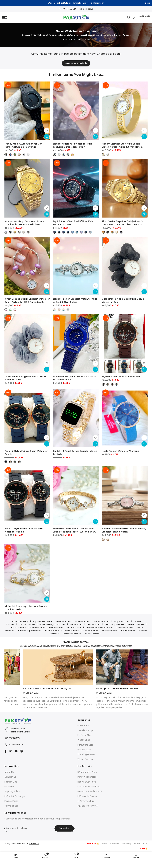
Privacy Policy (11, 801)
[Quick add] (46, 136)
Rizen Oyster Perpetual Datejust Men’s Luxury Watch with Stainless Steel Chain (123, 223)
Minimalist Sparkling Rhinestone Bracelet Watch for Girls (26, 608)
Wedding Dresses (86, 754)
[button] (46, 130)
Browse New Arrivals (76, 63)
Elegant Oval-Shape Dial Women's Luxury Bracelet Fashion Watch (124, 530)
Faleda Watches (136, 624)
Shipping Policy (12, 791)
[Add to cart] (144, 291)
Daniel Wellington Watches (52, 624)
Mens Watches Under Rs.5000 (100, 627)
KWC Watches (56, 627)
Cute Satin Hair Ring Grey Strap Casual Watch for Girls (25, 378)
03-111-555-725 (69, 9)
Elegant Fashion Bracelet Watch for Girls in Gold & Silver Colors (75, 300)
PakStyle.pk (34, 843)
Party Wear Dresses (87, 776)
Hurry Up (101, 3)
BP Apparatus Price (87, 772)
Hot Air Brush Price (86, 781)
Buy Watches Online (42, 621)
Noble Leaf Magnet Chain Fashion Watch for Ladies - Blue (75, 378)
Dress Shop (83, 725)
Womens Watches (72, 633)
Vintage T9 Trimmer (87, 805)
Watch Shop (83, 739)
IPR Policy (9, 786)
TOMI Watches (128, 630)
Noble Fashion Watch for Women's (120, 451)
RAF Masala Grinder (87, 796)
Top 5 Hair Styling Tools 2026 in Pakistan (101, 688)
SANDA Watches (71, 630)
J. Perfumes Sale (86, 801)
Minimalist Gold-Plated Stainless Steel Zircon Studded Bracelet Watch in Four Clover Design (74, 530)
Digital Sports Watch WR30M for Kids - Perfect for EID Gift (74, 223)
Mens (104, 843)
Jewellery (126, 843)
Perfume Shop (84, 735)
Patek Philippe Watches (29, 630)
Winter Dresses (85, 759)
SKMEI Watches (109, 630)
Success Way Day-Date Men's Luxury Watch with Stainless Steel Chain (24, 223)
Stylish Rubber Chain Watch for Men (121, 376)
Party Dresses (84, 749)
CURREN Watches (27, 624)
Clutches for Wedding (88, 786)
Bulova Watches (102, 621)
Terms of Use (11, 805)
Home (65, 39)
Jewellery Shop (85, 730)
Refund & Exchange (14, 796)
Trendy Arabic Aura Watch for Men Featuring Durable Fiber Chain (23, 145)
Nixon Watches (125, 627)
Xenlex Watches (92, 633)
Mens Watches (74, 627)
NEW (145, 843)
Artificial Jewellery (19, 621)
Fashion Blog (10, 781)
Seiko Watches (90, 630)
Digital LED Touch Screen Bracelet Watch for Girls (75, 453)
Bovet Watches (63, 621)
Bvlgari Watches (121, 621)
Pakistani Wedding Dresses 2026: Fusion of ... (31, 688)
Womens (114, 843)
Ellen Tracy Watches (114, 624)
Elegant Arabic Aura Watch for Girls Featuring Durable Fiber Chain (72, 145)
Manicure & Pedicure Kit (89, 791)
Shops (137, 843)
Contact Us (88, 9)
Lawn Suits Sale (85, 744)
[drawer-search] (128, 17)
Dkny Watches (93, 624)
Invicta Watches (18, 627)
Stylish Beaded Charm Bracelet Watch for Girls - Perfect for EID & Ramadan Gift (27, 300)
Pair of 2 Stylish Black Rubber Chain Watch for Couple (23, 530)
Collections (76, 39)
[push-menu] (4, 18)
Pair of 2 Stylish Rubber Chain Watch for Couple (26, 453)
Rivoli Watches (52, 630)
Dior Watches (76, 624)
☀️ (92, 843)
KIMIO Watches (37, 627)
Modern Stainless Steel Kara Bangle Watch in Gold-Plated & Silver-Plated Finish (122, 145)
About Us (9, 772)
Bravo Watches (82, 621)
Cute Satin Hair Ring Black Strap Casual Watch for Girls (123, 300)
